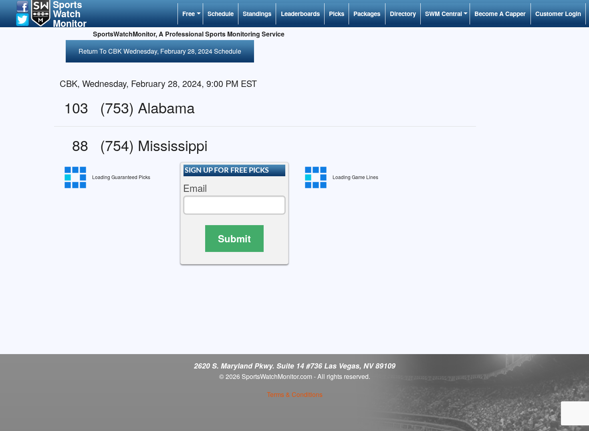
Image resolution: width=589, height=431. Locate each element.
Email (195, 188)
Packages (366, 13)
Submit (234, 238)
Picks (336, 13)
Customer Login (558, 13)
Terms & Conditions (295, 394)
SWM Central (443, 13)
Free (188, 13)
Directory (403, 13)
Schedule (221, 13)
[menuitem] (190, 13)
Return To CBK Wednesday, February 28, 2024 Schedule (160, 51)
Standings (257, 13)
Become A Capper (500, 13)
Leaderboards (300, 13)
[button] (22, 5)
